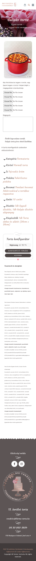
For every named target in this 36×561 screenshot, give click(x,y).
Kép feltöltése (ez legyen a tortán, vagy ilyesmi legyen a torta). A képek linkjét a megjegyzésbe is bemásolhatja (16, 85)
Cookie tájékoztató (23, 552)
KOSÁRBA (18, 255)
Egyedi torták (16, 25)
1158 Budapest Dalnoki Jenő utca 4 (18, 536)
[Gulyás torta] (18, 59)
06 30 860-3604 (18, 527)
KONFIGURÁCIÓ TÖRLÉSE (18, 251)
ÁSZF (5, 549)
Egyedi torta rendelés (18, 28)
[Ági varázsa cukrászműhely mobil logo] (9, 4)
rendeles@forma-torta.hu (18, 518)
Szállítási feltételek (15, 549)
